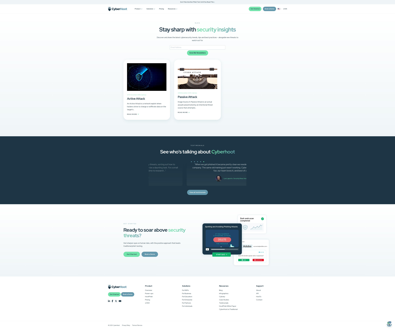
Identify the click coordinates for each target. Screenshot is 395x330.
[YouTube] (120, 301)
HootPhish (149, 296)
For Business (186, 293)
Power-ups (149, 293)
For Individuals (187, 306)
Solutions (149, 9)
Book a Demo (269, 9)
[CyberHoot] (117, 9)
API (257, 293)
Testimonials (223, 303)
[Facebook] (112, 301)
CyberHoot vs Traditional (228, 309)
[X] (116, 301)
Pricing (161, 9)
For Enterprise (187, 300)
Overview (148, 290)
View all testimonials (197, 192)
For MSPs (185, 290)
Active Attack (136, 99)
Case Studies (224, 300)
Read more (132, 114)
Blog (220, 290)
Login (285, 8)
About (258, 290)
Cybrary (143, 95)
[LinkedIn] (109, 301)
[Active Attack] (146, 92)
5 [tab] (211, 163)
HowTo (258, 296)
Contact (259, 300)
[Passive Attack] (197, 90)
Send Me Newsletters (197, 53)
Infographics (223, 293)
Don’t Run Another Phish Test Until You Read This (197, 2)
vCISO (147, 303)
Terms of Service (137, 325)
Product (138, 9)
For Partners (186, 303)
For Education (187, 296)
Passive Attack (187, 97)
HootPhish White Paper (227, 306)
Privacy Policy (126, 325)
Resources (171, 9)
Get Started (255, 9)
